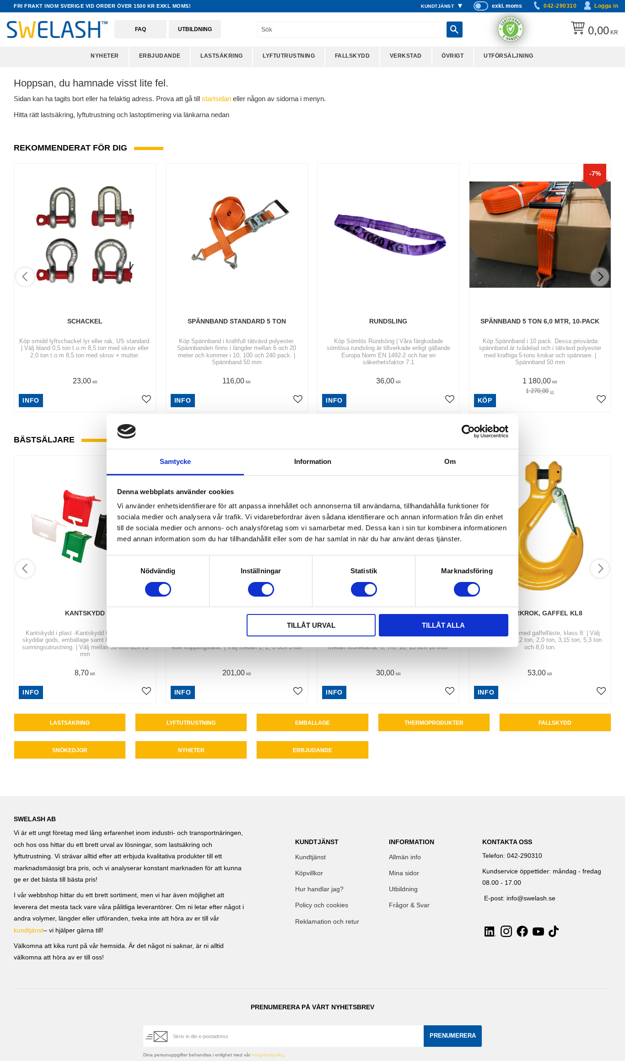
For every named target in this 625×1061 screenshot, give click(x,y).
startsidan (216, 98)
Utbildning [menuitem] (403, 889)
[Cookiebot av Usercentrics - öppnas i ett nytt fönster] (468, 431)
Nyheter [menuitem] (105, 56)
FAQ (140, 29)
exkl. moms (507, 6)
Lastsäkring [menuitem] (221, 56)
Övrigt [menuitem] (452, 56)
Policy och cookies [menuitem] (321, 905)
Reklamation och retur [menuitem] (327, 921)
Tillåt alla (443, 625)
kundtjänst (28, 930)
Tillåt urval (311, 625)
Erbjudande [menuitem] (160, 56)
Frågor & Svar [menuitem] (409, 905)
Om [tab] (450, 461)
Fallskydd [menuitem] (352, 56)
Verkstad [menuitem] (406, 56)
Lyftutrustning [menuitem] (289, 56)
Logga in (606, 6)
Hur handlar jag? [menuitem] (319, 889)
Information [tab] (312, 461)
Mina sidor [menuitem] (404, 873)
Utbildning (195, 29)
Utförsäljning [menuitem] (508, 56)
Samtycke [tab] (175, 461)
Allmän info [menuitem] (405, 857)
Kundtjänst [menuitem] (437, 6)
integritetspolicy (268, 1054)
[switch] (261, 589)
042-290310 (560, 6)
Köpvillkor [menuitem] (309, 873)
